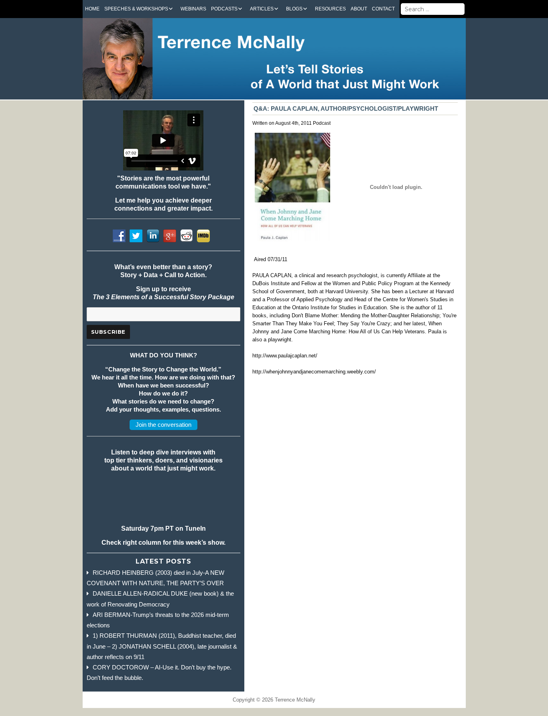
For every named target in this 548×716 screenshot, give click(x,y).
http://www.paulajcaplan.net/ (284, 356)
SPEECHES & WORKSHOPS (136, 9)
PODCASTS (224, 9)
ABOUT (359, 9)
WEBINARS (193, 9)
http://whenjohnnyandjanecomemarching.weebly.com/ (314, 372)
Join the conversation (163, 424)
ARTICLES (262, 9)
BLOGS (294, 9)
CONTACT (383, 9)
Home (92, 9)
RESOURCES (330, 9)
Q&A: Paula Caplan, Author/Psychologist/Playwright (346, 108)
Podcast (322, 123)
